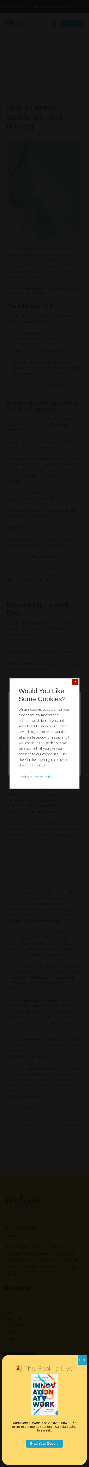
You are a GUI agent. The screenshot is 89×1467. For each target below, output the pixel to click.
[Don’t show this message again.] (75, 682)
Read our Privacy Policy (35, 777)
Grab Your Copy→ (44, 1443)
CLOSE (82, 1360)
